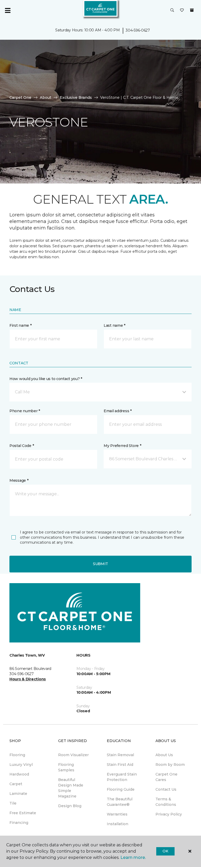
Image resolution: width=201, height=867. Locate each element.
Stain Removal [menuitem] (120, 755)
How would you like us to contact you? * (45, 379)
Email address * (118, 411)
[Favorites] (182, 10)
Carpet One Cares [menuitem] (166, 777)
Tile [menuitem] (12, 803)
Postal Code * (21, 445)
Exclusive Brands (76, 97)
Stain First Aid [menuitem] (120, 764)
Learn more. (133, 857)
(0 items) (192, 10)
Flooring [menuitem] (17, 755)
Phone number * (24, 411)
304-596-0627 (138, 30)
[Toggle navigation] (7, 10)
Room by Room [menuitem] (170, 764)
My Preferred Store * (122, 445)
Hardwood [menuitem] (19, 774)
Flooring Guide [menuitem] (121, 789)
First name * (20, 325)
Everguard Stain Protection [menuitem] (122, 777)
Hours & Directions (27, 679)
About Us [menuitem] (164, 755)
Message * (18, 480)
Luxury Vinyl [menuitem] (21, 764)
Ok (165, 851)
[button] (172, 10)
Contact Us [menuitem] (165, 789)
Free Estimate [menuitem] (22, 813)
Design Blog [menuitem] (69, 805)
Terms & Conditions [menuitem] (165, 802)
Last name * (114, 325)
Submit (100, 563)
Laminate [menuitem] (18, 793)
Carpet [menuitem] (15, 784)
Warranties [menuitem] (117, 814)
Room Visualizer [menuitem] (73, 755)
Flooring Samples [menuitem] (66, 767)
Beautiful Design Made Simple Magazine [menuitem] (70, 788)
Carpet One (20, 97)
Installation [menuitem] (117, 824)
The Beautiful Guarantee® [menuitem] (119, 802)
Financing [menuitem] (18, 822)
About (45, 97)
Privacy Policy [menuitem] (168, 814)
